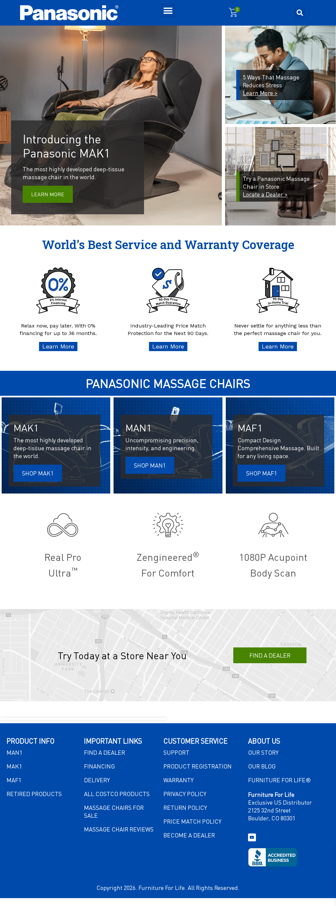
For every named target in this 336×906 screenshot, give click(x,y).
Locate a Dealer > (265, 194)
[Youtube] (252, 837)
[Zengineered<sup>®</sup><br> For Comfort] (168, 525)
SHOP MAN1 (150, 465)
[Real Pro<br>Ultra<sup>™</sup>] (62, 525)
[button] (167, 10)
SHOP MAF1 (261, 473)
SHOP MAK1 (37, 473)
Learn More (47, 194)
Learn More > (260, 92)
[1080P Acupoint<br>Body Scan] (273, 525)
